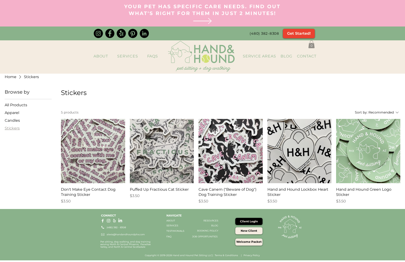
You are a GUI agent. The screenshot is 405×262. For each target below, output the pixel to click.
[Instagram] (98, 33)
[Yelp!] (121, 33)
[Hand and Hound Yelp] (114, 220)
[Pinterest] (132, 33)
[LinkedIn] (144, 33)
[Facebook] (109, 33)
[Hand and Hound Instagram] (108, 220)
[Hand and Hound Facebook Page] (102, 220)
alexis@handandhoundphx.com (126, 234)
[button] (311, 44)
